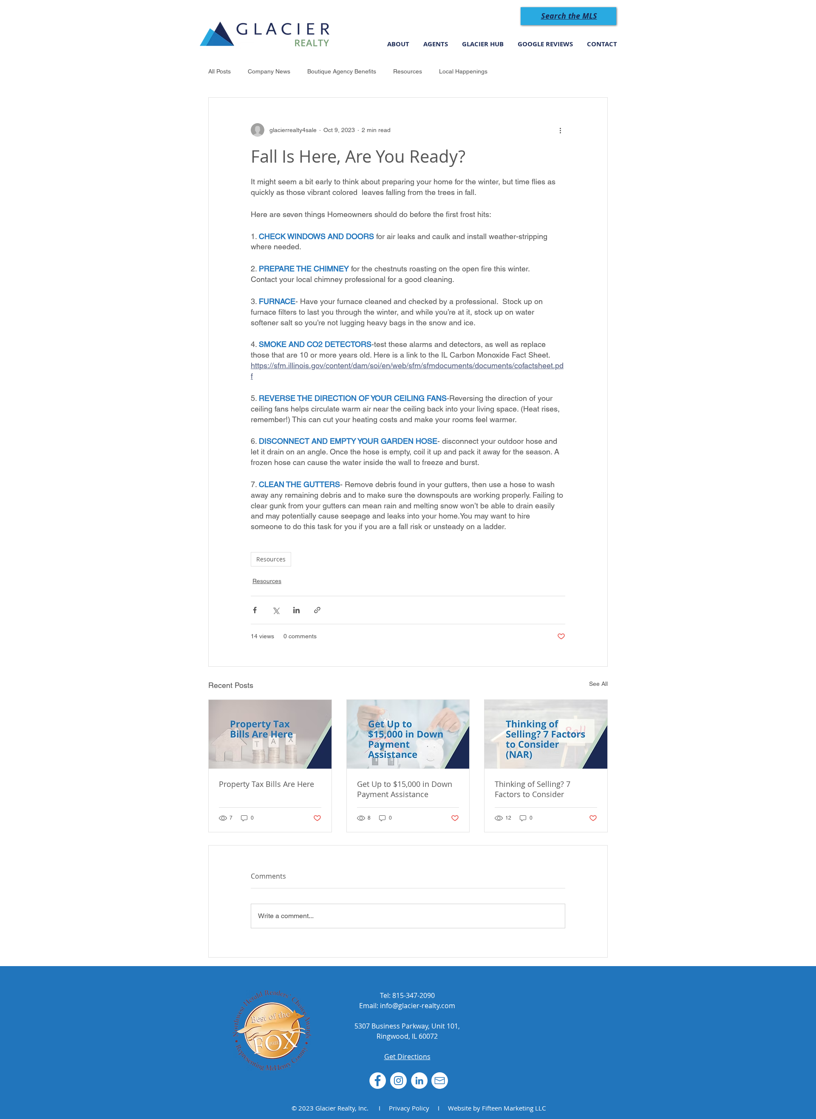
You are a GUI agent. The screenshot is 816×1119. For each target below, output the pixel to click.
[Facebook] (377, 1080)
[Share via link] (317, 610)
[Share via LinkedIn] (296, 610)
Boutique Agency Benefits (341, 71)
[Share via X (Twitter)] (276, 610)
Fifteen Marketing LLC (514, 1108)
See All (598, 683)
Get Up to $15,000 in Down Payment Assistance (404, 789)
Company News (269, 71)
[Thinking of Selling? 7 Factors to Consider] (545, 734)
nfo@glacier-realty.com (418, 1005)
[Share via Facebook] (255, 610)
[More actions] (560, 130)
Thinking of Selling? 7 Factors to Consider (532, 789)
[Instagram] (398, 1080)
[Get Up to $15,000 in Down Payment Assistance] (408, 734)
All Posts (219, 71)
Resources (407, 71)
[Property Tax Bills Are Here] (270, 734)
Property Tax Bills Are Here (266, 784)
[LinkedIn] (419, 1080)
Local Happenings (463, 71)
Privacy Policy (409, 1108)
